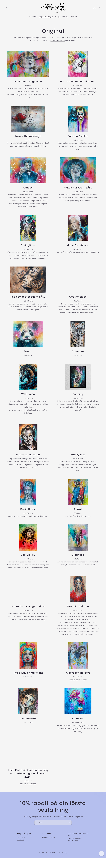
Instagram (21, 837)
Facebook (20, 840)
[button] (7, 8)
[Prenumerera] (69, 822)
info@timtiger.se (58, 40)
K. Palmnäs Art (49, 853)
